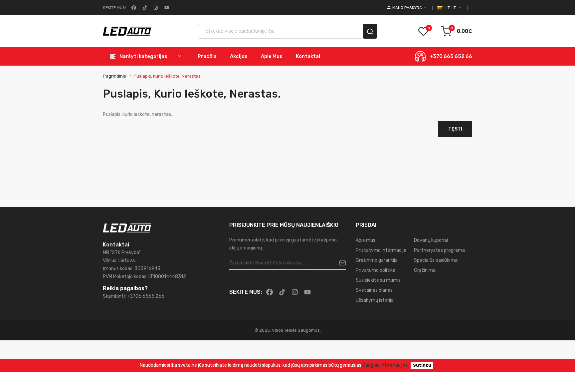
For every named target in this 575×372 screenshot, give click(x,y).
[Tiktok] (144, 8)
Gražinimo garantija (377, 260)
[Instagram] (155, 8)
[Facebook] (133, 8)
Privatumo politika (375, 270)
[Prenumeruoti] (340, 263)
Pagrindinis (114, 76)
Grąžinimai (425, 270)
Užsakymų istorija (375, 300)
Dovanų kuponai (431, 240)
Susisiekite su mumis (378, 280)
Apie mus (365, 240)
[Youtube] (166, 8)
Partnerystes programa (439, 250)
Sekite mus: (114, 7)
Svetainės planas (374, 290)
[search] (370, 31)
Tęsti (455, 129)
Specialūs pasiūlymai (436, 260)
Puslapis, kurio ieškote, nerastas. (167, 76)
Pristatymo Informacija (381, 250)
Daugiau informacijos (385, 365)
